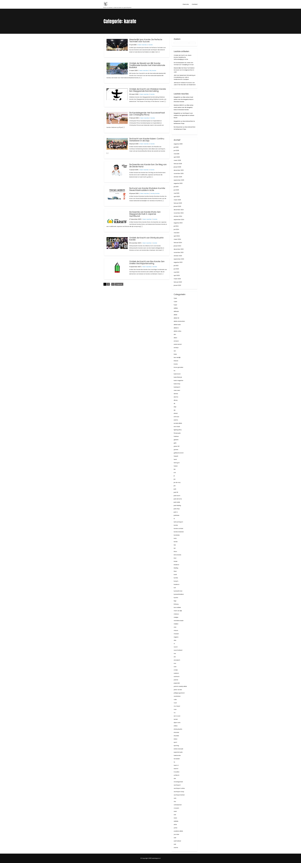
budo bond (177, 374)
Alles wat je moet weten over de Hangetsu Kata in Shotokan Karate (183, 99)
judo (175, 489)
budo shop (177, 384)
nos (175, 653)
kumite (157, 193)
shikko (176, 726)
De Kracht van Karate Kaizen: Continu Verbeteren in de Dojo (146, 139)
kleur (175, 571)
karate (150, 45)
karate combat (178, 528)
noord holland (178, 650)
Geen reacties (142, 45)
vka (175, 801)
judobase (176, 515)
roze (175, 709)
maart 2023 (177, 279)
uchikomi (176, 775)
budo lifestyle (178, 377)
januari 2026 (177, 167)
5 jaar (175, 305)
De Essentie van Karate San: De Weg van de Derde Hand (148, 165)
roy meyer (177, 706)
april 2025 (177, 196)
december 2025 (179, 170)
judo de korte (178, 499)
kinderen (176, 565)
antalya (176, 347)
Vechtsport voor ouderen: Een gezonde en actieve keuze (184, 115)
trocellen (176, 772)
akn (175, 334)
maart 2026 (177, 160)
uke (175, 778)
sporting (176, 745)
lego (175, 601)
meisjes (176, 617)
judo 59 (176, 492)
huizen (176, 466)
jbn (175, 486)
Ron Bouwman (178, 127)
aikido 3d (176, 318)
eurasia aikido (178, 423)
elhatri (176, 413)
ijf (174, 476)
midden (176, 624)
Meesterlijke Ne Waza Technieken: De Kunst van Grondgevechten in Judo (184, 70)
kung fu (176, 581)
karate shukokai (179, 532)
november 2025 (179, 173)
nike (175, 640)
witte (175, 824)
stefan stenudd (178, 749)
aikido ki (176, 328)
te (174, 762)
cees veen (177, 390)
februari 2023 (178, 282)
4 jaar (175, 301)
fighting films (178, 430)
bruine (176, 364)
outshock (176, 676)
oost (175, 667)
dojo (175, 407)
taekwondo (177, 755)
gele (175, 443)
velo (175, 798)
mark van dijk (178, 611)
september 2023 (179, 259)
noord (175, 647)
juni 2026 (176, 150)
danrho (176, 397)
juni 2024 (176, 229)
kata (175, 538)
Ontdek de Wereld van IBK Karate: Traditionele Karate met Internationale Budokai (147, 65)
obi (175, 657)
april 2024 (177, 236)
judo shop (177, 509)
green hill (176, 446)
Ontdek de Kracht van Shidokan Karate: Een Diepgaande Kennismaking (147, 90)
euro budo (177, 426)
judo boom (177, 495)
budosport (177, 387)
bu (174, 371)
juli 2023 (176, 265)
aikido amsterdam (179, 321)
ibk (150, 70)
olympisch (177, 660)
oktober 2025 (178, 177)
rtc (175, 713)
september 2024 (179, 219)
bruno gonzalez (178, 367)
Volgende (119, 284)
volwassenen (178, 805)
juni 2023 (176, 269)
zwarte (176, 847)
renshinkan (177, 696)
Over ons (186, 4)
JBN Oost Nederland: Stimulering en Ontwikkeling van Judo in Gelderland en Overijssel (184, 77)
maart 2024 (177, 239)
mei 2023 (176, 272)
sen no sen (177, 716)
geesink (176, 440)
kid (174, 548)
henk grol (177, 463)
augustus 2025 (178, 183)
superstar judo (178, 752)
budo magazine (178, 380)
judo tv (176, 512)
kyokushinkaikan (179, 594)
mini (175, 627)
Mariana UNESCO (179, 105)
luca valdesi (177, 607)
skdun (175, 739)
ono (175, 663)
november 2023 (178, 252)
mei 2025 (176, 193)
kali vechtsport (178, 522)
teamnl (176, 768)
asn (175, 351)
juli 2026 (176, 147)
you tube (176, 834)
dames (176, 394)
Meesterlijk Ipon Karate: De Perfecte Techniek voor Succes (145, 40)
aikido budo (177, 324)
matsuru (176, 614)
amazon (176, 341)
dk (174, 403)
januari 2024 (177, 246)
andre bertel (178, 344)
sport (175, 742)
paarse (176, 680)
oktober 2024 (178, 216)
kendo (176, 542)
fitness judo (177, 433)
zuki (175, 844)
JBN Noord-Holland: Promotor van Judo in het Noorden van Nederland (184, 84)
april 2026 (177, 157)
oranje (176, 670)
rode (175, 699)
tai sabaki (177, 759)
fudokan (176, 436)
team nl (176, 765)
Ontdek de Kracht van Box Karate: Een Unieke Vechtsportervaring (147, 262)
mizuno (176, 630)
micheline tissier (179, 620)
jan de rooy (177, 482)
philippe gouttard (179, 693)
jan (175, 479)
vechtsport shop (179, 792)
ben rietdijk (177, 357)
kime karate (177, 555)
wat (175, 815)
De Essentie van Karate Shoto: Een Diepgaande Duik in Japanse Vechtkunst (145, 214)
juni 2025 (176, 190)
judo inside (177, 502)
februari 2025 (178, 203)
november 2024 (179, 213)
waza (175, 818)
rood (175, 703)
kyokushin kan (178, 591)
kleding (176, 568)
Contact (195, 4)
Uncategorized (178, 782)
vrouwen (176, 808)
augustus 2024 (178, 223)
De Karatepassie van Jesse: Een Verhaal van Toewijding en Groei (183, 64)
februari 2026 (178, 164)
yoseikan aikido (178, 831)
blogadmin (177, 97)
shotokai (176, 732)
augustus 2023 (178, 262)
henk (175, 459)
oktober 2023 (178, 256)
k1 (174, 519)
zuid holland (177, 841)
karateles (177, 535)
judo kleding (177, 505)
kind (175, 558)
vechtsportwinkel (179, 795)
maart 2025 (177, 200)
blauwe (176, 361)
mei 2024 (176, 233)
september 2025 (179, 180)
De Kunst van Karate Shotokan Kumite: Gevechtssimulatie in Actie (147, 189)
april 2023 (177, 275)
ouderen (176, 673)
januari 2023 (177, 285)
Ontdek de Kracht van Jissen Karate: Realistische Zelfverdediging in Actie (182, 57)
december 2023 (179, 249)
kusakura (176, 584)
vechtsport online (179, 788)
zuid (175, 838)
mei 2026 (176, 154)
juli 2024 (176, 226)
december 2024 (179, 210)
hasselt (176, 456)
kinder (176, 561)
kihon (175, 551)
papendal (177, 683)
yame (175, 828)
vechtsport (177, 785)
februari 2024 (178, 242)
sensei (176, 719)
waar (175, 811)
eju (174, 410)
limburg (176, 604)
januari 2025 (177, 206)
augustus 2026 (178, 144)
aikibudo (176, 311)
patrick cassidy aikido (180, 686)
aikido (175, 315)
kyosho (176, 597)
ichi (175, 472)
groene (176, 449)
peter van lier (178, 690)
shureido (176, 736)
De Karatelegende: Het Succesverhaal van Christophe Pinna (147, 113)
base (175, 354)
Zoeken (177, 39)
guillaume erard (178, 453)
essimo (176, 420)
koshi (175, 574)
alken (175, 338)
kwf (175, 588)
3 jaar (175, 298)
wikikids (176, 821)
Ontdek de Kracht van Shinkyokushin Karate (146, 238)
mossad (176, 634)
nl (174, 644)
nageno (176, 637)
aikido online (177, 331)
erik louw (176, 417)
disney (176, 400)
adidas (176, 308)
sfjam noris (177, 722)
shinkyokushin (178, 729)
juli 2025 (176, 187)
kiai (175, 545)
